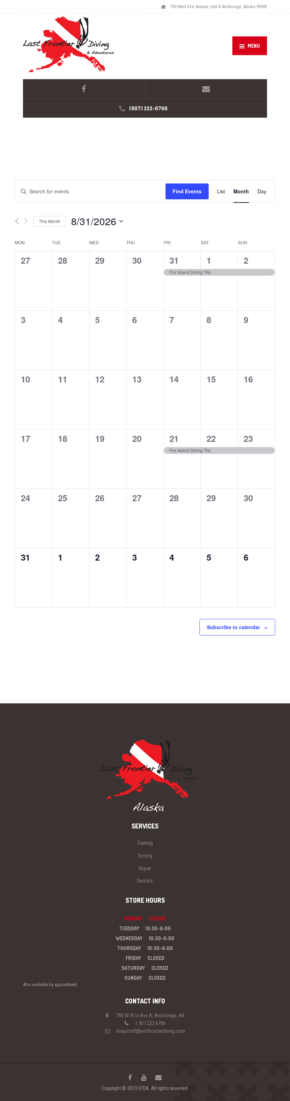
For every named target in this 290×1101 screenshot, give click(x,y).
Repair (145, 868)
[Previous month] (17, 221)
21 (174, 438)
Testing (145, 856)
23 (248, 438)
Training (145, 843)
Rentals (145, 881)
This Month (49, 221)
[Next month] (26, 221)
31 (174, 260)
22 (211, 438)
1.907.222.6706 (150, 1023)
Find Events (187, 191)
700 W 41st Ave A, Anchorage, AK (150, 1015)
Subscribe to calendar (233, 627)
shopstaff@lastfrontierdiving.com (150, 1031)
